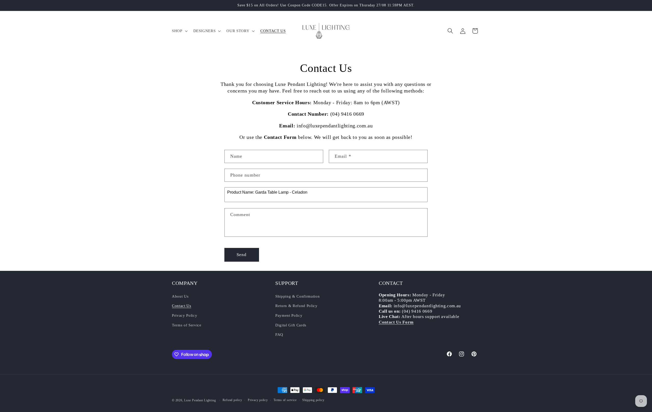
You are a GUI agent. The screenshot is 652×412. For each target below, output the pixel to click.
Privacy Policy (184, 315)
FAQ (279, 334)
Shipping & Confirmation (297, 296)
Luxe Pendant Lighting (200, 400)
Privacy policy (258, 400)
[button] (179, 31)
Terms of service (285, 400)
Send (242, 254)
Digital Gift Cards (290, 325)
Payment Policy (288, 315)
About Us (180, 296)
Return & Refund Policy (296, 305)
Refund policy (232, 400)
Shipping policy (313, 400)
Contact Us (181, 305)
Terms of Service (186, 325)
